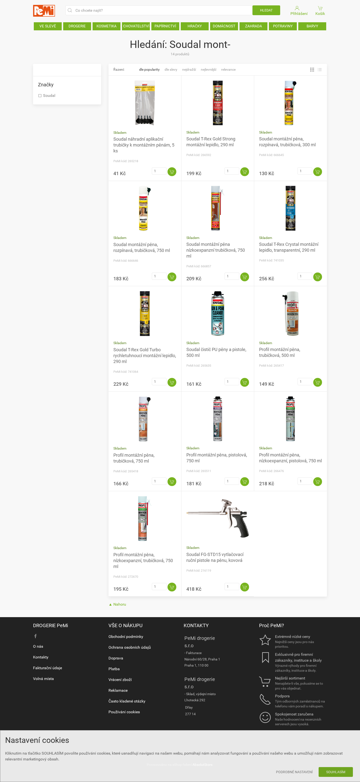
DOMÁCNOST (224, 26)
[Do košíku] (172, 171)
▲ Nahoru (117, 604)
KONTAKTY (196, 625)
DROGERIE (77, 26)
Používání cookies (124, 712)
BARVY (312, 26)
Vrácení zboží (120, 679)
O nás (38, 646)
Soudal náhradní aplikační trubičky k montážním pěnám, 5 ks (143, 144)
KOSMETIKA (106, 26)
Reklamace (118, 690)
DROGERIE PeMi (50, 625)
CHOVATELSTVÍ (136, 26)
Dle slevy (171, 69)
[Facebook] (35, 636)
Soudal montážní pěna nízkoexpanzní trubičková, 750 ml (215, 250)
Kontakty (40, 657)
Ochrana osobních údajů (129, 647)
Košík (320, 13)
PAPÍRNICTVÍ (165, 26)
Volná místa (43, 678)
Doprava (115, 658)
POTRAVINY (283, 26)
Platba (114, 669)
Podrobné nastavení (294, 772)
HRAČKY (195, 26)
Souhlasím (335, 772)
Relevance (228, 69)
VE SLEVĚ (47, 26)
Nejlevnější (208, 69)
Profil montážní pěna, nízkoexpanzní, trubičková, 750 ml (143, 560)
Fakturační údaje (47, 668)
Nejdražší (189, 69)
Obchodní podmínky (125, 636)
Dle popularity (149, 69)
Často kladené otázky (126, 701)
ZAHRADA (253, 26)
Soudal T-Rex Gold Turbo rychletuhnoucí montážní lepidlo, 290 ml (144, 355)
